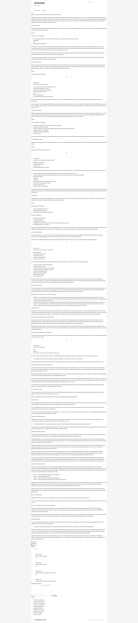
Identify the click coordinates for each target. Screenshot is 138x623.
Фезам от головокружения (38, 604)
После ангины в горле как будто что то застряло (43, 249)
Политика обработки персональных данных (96, 619)
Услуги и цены (37, 10)
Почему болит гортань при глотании (40, 84)
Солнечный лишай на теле (38, 601)
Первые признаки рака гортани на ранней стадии (45, 581)
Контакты (44, 10)
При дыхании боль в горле (41, 564)
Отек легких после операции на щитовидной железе (44, 160)
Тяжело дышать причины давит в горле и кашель (46, 572)
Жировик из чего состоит (38, 611)
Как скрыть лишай (37, 614)
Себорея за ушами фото (38, 608)
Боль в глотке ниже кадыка (39, 347)
